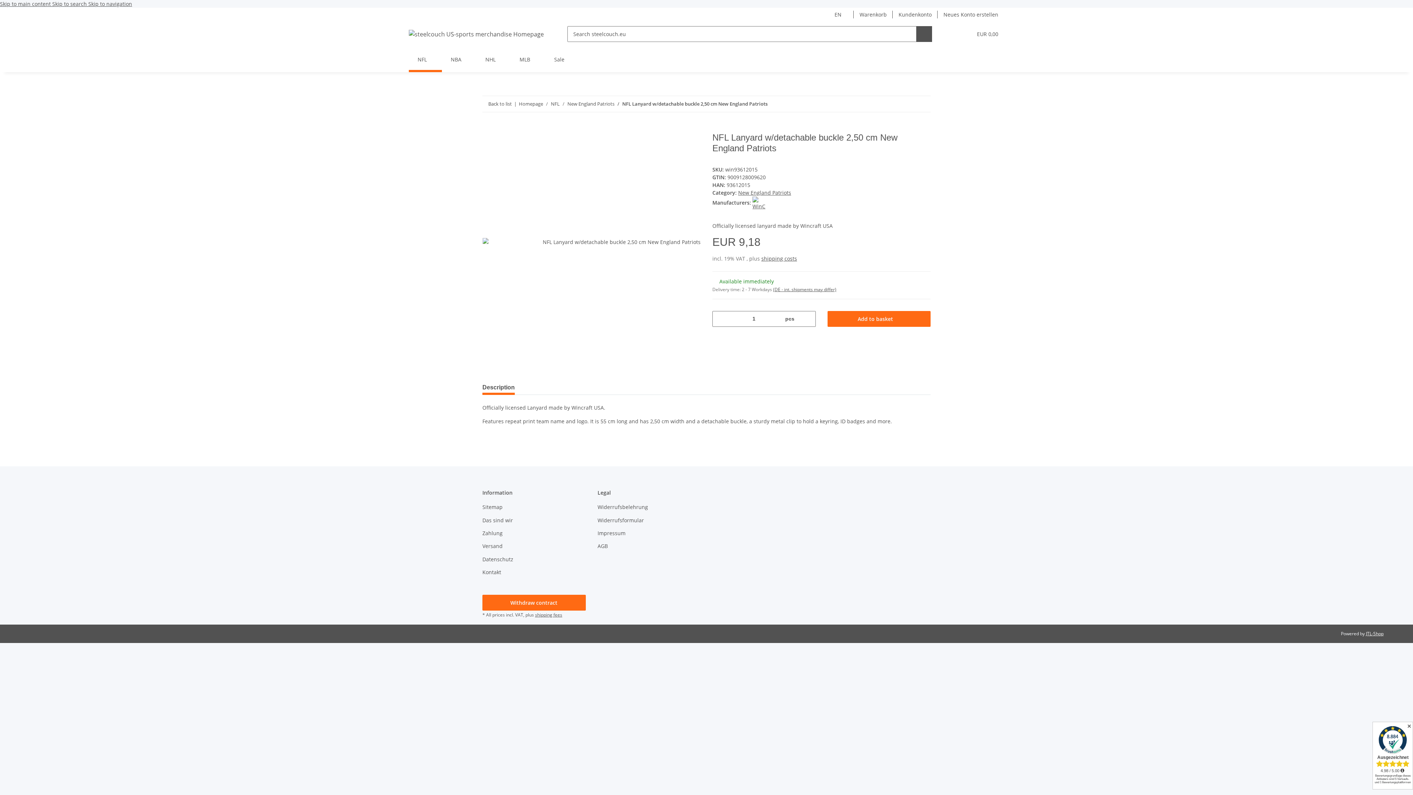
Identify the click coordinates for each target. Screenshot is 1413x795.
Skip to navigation (110, 3)
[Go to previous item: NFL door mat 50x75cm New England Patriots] (923, 104)
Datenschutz (497, 559)
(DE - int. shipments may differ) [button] (804, 289)
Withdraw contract (533, 602)
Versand (492, 546)
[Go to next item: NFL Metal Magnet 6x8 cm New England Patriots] (907, 104)
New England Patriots (764, 192)
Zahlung (492, 533)
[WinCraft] (758, 202)
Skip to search (70, 3)
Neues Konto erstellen (970, 14)
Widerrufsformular (621, 520)
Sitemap (492, 507)
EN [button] (838, 14)
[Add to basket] (488, 128)
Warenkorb (873, 14)
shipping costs (779, 258)
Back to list (500, 103)
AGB (603, 546)
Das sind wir (497, 520)
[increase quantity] (807, 318)
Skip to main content (26, 3)
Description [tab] (498, 387)
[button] (952, 34)
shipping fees (548, 615)
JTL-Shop (1375, 633)
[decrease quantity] (721, 318)
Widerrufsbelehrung (623, 507)
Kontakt (491, 572)
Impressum (612, 533)
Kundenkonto (915, 14)
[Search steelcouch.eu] (924, 34)
